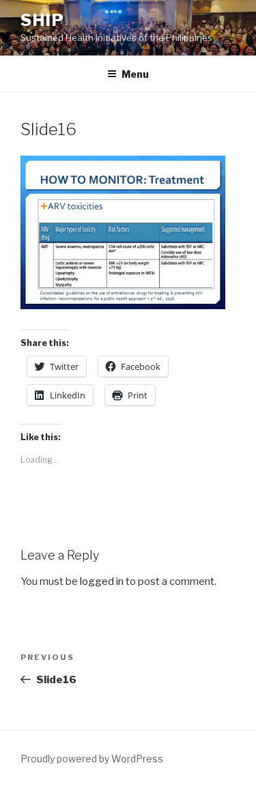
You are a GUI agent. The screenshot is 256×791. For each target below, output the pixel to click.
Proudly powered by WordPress (91, 758)
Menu (135, 74)
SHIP (42, 20)
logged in (102, 581)
